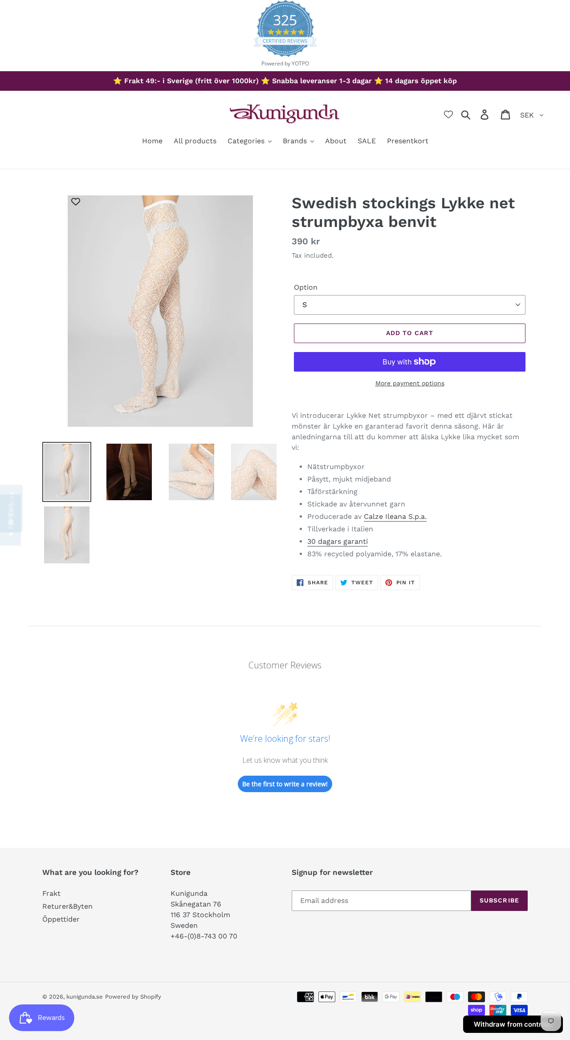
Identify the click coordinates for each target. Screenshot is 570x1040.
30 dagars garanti (337, 541)
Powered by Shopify (133, 996)
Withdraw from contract (513, 1024)
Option (306, 287)
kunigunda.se (84, 996)
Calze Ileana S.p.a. (395, 516)
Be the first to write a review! (285, 784)
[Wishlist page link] (448, 114)
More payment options (409, 383)
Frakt (51, 893)
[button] (10, 520)
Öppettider (61, 919)
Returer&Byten (67, 906)
